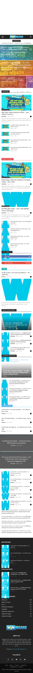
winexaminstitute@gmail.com (19, 649)
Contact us (17, 665)
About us (11, 665)
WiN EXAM (4, 116)
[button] (2, 37)
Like (29, 256)
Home (6, 665)
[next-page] (5, 155)
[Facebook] (8, 659)
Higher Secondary (5, 109)
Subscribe (28, 262)
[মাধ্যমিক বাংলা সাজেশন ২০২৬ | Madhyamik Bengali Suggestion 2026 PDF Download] (5, 345)
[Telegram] (16, 659)
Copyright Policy (13, 667)
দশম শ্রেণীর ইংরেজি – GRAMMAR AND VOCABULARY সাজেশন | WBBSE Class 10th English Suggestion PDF (15, 325)
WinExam (4, 276)
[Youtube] (24, 659)
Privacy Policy (24, 665)
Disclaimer (20, 667)
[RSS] (12, 659)
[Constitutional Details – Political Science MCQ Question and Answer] (16, 448)
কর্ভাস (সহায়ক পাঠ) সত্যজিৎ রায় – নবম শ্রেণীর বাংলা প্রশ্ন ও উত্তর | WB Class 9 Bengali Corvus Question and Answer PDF (20, 398)
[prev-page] (2, 155)
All (17, 91)
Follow (28, 259)
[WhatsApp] (20, 659)
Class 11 (22, 91)
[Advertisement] (16, 17)
